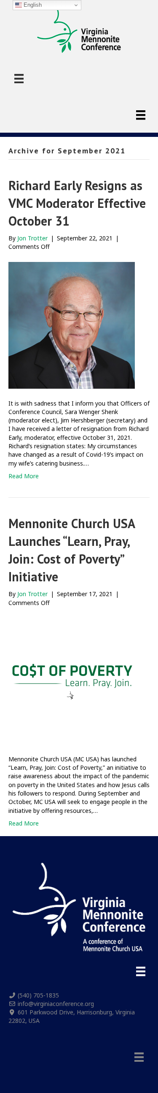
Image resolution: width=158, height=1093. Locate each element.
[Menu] (18, 78)
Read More (23, 476)
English (32, 5)
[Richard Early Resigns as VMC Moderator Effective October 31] (71, 324)
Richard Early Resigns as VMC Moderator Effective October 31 (77, 203)
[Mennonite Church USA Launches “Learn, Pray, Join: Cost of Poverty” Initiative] (71, 680)
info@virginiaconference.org (56, 1004)
